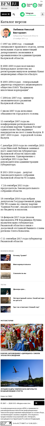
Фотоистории (7, 321)
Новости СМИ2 (6, 396)
